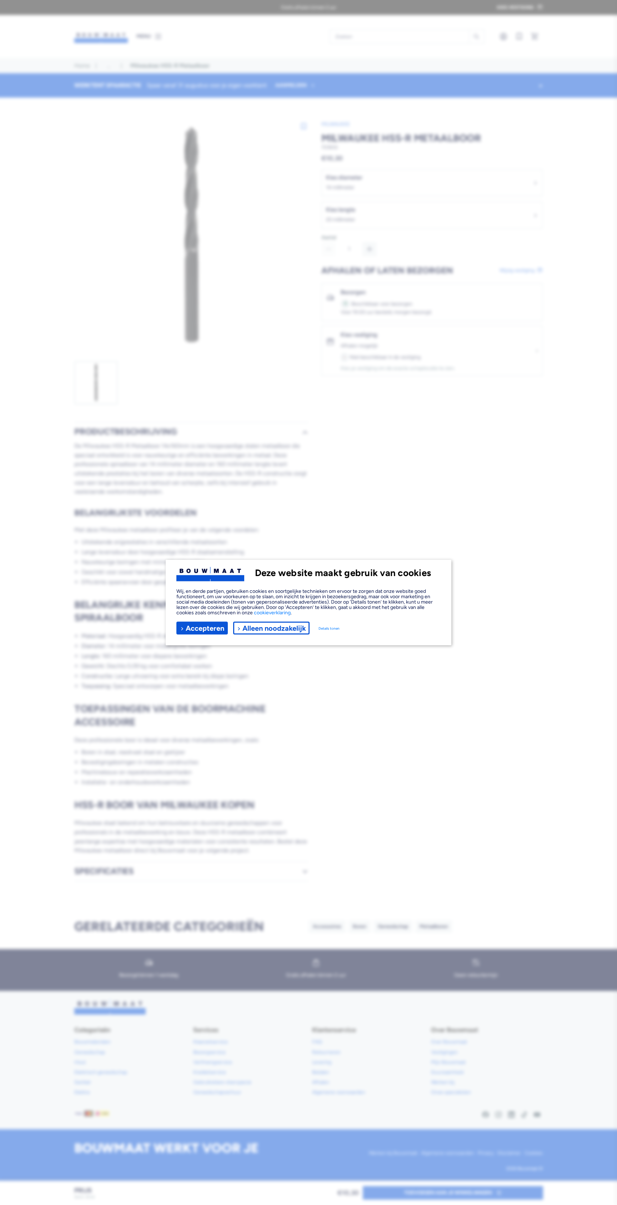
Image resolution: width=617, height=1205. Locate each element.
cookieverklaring (272, 613)
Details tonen (329, 628)
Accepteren (205, 628)
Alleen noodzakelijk (274, 628)
